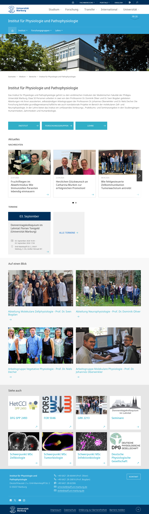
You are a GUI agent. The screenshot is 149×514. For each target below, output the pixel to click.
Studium (54, 9)
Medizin (22, 76)
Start (73, 2)
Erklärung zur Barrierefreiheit (93, 509)
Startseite (12, 76)
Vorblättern (139, 175)
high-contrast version (129, 2)
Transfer (89, 9)
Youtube (19, 500)
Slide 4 (76, 202)
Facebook (10, 500)
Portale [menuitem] (104, 2)
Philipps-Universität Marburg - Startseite (22, 8)
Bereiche (32, 76)
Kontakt (133, 476)
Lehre (58, 30)
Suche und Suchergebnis (137, 2)
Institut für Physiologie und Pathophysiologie (12, 30)
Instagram (24, 500)
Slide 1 (73, 202)
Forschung (71, 9)
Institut (21, 30)
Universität (130, 9)
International (109, 9)
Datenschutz (70, 509)
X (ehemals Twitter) (15, 500)
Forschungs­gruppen (40, 30)
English (119, 2)
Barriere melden (117, 509)
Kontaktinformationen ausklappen (138, 509)
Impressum (55, 509)
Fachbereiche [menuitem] (86, 2)
